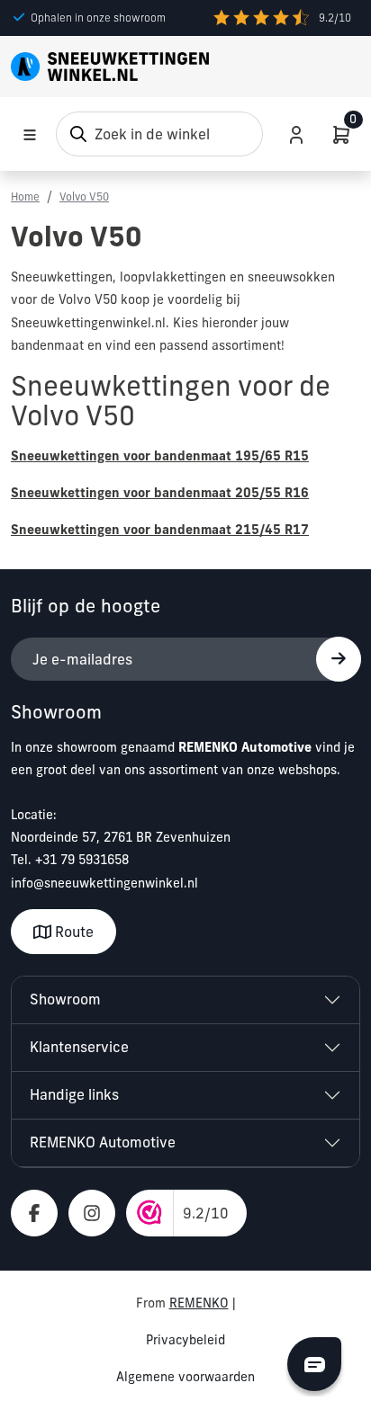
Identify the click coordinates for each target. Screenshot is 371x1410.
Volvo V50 (84, 196)
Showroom (65, 999)
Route (72, 932)
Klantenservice (79, 1047)
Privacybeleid (185, 1340)
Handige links (74, 1094)
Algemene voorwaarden (185, 1377)
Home (25, 196)
